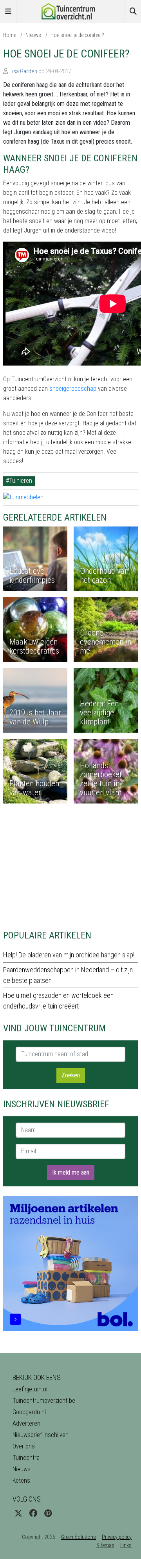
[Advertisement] (70, 865)
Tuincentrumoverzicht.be (44, 1400)
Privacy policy (117, 1537)
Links (126, 1545)
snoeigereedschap (72, 388)
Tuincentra (26, 1457)
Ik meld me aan (70, 1172)
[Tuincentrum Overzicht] (70, 11)
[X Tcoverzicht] (18, 1513)
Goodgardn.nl (29, 1412)
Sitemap (105, 1545)
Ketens (21, 1480)
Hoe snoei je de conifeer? (77, 35)
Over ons (24, 1446)
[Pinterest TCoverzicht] (48, 1513)
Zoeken (70, 1075)
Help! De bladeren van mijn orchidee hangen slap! (68, 955)
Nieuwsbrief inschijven (41, 1435)
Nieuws (33, 35)
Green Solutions (78, 1537)
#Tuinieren (19, 480)
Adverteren (26, 1423)
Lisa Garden (23, 71)
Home (9, 35)
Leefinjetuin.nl (30, 1389)
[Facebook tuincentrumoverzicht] (33, 1513)
